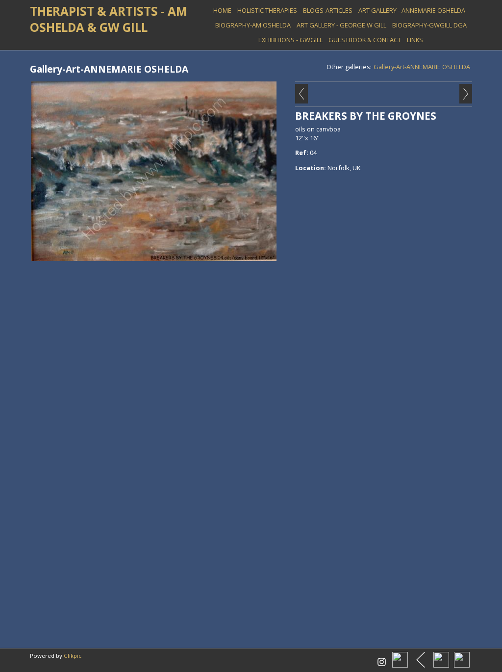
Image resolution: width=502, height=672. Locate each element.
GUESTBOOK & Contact (364, 39)
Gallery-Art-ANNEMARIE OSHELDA (422, 66)
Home (222, 10)
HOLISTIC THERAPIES (267, 10)
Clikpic (72, 655)
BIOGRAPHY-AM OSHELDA (253, 25)
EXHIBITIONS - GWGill (290, 39)
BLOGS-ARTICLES (327, 10)
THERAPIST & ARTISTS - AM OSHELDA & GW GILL (108, 19)
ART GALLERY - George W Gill (341, 25)
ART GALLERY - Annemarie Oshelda (411, 10)
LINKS (415, 39)
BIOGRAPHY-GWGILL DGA (429, 25)
